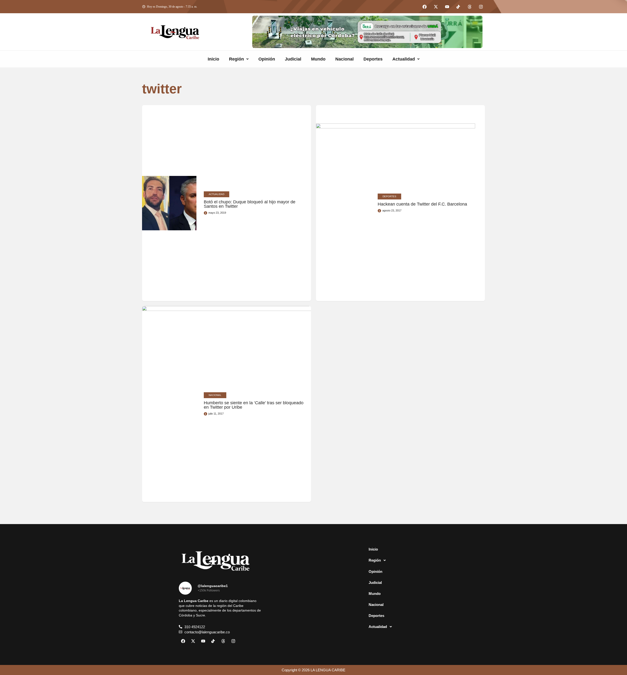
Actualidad (403, 59)
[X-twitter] (436, 6)
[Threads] (469, 6)
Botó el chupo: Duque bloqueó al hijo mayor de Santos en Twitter (249, 204)
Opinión (266, 59)
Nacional (344, 59)
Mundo (318, 59)
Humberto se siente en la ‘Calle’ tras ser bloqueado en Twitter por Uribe (253, 405)
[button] (238, 59)
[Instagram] (481, 6)
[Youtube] (447, 6)
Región (236, 59)
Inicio (213, 59)
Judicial (293, 59)
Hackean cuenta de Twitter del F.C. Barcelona (422, 204)
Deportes (373, 59)
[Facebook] (424, 6)
